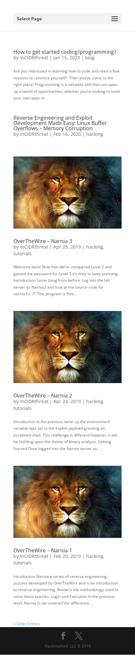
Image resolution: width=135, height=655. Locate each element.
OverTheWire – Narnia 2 (42, 395)
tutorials (22, 253)
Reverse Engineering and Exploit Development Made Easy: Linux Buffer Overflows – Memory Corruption (60, 123)
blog (90, 57)
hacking (94, 134)
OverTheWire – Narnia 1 (42, 550)
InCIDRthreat (34, 57)
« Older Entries (26, 623)
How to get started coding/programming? (64, 51)
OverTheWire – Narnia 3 (42, 241)
